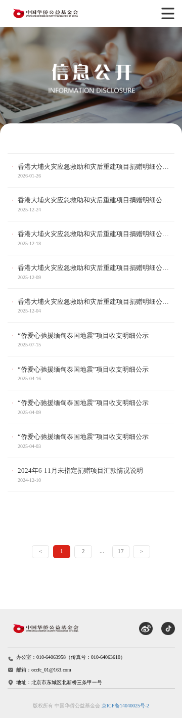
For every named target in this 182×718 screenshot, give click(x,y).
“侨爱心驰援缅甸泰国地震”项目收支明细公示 (83, 335)
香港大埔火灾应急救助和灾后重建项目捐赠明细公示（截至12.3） (96, 301)
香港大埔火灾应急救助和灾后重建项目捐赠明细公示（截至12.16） (96, 234)
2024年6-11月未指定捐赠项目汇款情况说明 (80, 470)
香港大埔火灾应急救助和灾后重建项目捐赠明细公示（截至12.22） (96, 200)
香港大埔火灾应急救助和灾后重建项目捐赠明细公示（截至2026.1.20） (96, 166)
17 (121, 551)
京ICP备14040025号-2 (125, 705)
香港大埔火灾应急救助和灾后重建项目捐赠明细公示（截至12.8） (96, 268)
